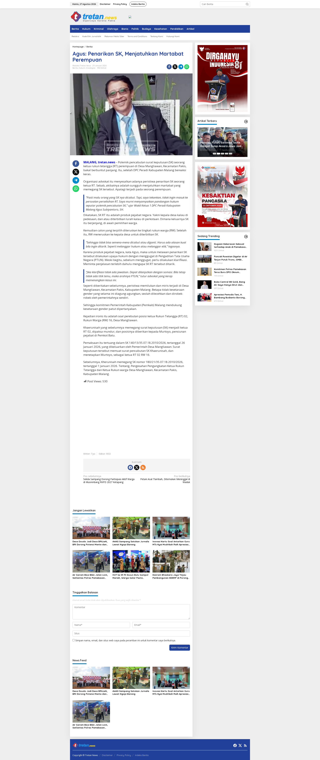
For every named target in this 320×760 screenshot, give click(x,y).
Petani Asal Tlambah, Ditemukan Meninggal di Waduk (165, 479)
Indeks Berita (141, 755)
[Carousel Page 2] (218, 153)
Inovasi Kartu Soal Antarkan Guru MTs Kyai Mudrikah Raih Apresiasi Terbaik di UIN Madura (171, 543)
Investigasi (90, 68)
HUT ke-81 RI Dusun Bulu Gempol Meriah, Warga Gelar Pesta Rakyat (130, 576)
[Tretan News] (94, 16)
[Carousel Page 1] (214, 153)
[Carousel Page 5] (230, 153)
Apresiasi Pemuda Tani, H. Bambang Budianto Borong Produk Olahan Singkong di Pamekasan (229, 296)
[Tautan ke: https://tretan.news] (246, 237)
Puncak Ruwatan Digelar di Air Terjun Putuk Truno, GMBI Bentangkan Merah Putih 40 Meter (230, 258)
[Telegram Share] (180, 66)
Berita (75, 68)
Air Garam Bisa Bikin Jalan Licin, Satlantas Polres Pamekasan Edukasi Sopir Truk (90, 576)
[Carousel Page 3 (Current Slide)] (222, 153)
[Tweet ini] (175, 66)
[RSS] (143, 467)
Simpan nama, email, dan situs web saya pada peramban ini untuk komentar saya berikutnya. (125, 640)
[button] (247, 4)
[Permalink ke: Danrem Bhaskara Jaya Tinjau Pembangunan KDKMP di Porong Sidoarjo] (171, 560)
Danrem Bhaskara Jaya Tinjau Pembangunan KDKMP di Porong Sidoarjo (170, 576)
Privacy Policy (124, 755)
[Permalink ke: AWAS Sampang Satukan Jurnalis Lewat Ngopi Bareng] (131, 527)
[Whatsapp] (186, 66)
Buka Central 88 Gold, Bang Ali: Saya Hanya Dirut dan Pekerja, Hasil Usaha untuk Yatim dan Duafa (229, 283)
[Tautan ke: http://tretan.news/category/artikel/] (246, 122)
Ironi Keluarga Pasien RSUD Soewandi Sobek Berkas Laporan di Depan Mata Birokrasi (221, 144)
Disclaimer (107, 755)
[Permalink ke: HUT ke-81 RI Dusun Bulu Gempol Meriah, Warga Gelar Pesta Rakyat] (131, 560)
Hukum (82, 68)
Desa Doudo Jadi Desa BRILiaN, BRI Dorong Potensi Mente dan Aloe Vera (90, 543)
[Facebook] (130, 467)
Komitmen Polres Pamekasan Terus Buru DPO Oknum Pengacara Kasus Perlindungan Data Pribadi (230, 271)
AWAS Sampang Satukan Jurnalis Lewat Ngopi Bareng (130, 543)
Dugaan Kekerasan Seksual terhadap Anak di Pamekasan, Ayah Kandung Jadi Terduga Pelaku (231, 245)
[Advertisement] (136, 415)
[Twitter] (136, 467)
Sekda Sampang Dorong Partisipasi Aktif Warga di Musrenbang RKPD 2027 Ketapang (108, 479)
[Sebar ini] (169, 66)
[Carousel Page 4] (226, 153)
